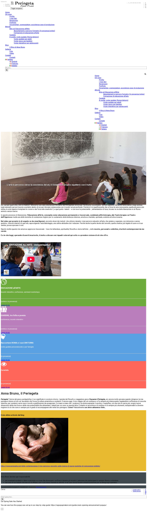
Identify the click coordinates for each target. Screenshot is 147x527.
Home (7, 12)
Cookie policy (137, 490)
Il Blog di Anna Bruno (17, 47)
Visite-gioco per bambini (23, 41)
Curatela (12, 35)
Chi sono (8, 14)
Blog (7, 45)
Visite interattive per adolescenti (26, 43)
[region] (73, 168)
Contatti (8, 55)
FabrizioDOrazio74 (41, 487)
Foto (11, 51)
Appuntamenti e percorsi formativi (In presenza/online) (34, 31)
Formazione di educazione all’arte (26, 33)
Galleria (8, 49)
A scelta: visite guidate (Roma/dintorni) (24, 37)
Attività (7, 27)
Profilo (12, 16)
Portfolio (12, 23)
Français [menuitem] (7, 6)
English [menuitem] (7, 4)
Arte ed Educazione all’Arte (19, 29)
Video (11, 53)
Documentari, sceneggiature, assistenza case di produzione (31, 25)
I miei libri (13, 18)
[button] (4, 168)
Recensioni (13, 21)
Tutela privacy (137, 491)
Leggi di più (5, 305)
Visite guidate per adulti (23, 39)
